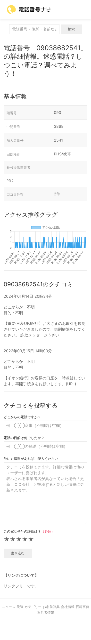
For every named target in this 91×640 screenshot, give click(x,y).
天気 (20, 607)
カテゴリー (33, 607)
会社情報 (67, 607)
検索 (71, 29)
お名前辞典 (51, 607)
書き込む (18, 553)
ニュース (8, 607)
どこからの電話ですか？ (22, 417)
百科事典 (82, 607)
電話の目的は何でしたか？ (24, 438)
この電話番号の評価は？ (29, 531)
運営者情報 (45, 612)
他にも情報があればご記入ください (31, 458)
